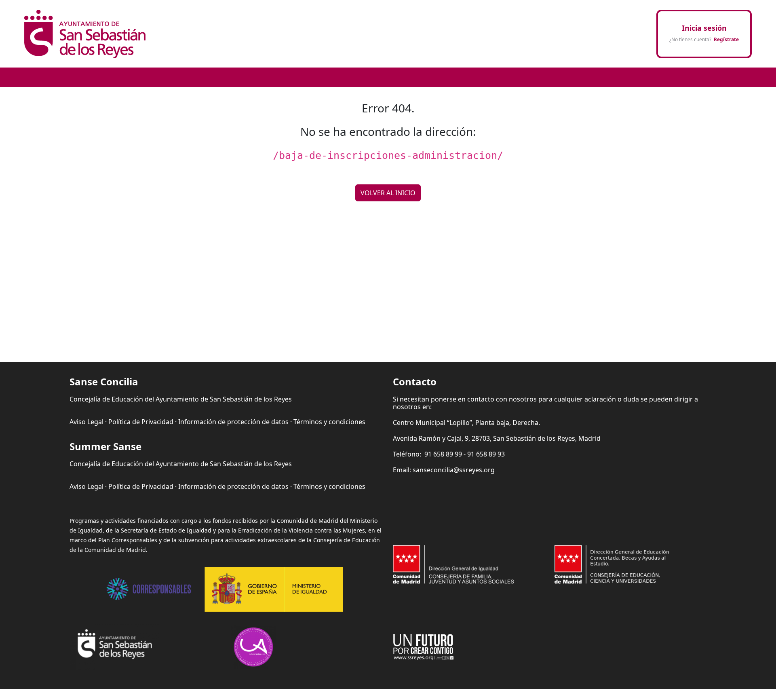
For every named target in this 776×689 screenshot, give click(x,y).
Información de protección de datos (233, 421)
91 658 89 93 (486, 454)
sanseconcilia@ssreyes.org (454, 469)
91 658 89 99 (443, 454)
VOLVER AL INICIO (388, 192)
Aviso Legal (86, 421)
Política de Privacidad (140, 421)
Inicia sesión (704, 28)
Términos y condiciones (329, 421)
